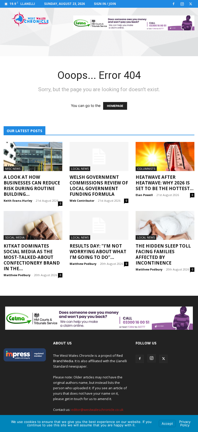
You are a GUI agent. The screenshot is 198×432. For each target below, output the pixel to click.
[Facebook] (173, 4)
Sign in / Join (105, 4)
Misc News (12, 169)
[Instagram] (182, 4)
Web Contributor (82, 200)
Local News (80, 169)
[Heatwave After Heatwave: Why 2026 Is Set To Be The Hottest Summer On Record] (165, 156)
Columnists (146, 169)
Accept (167, 423)
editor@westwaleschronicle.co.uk (97, 409)
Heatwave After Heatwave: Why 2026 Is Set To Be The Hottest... (165, 182)
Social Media (14, 237)
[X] (190, 4)
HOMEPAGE (115, 106)
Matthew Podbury (17, 275)
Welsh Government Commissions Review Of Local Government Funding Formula (99, 185)
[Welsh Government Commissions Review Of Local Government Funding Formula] (99, 156)
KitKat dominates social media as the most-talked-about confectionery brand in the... (32, 257)
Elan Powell (144, 195)
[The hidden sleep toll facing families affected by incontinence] (165, 225)
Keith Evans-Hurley (18, 200)
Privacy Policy (185, 423)
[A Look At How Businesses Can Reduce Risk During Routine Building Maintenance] (33, 156)
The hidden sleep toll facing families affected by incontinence (163, 254)
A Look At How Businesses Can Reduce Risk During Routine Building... (32, 185)
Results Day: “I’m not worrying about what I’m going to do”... (98, 251)
